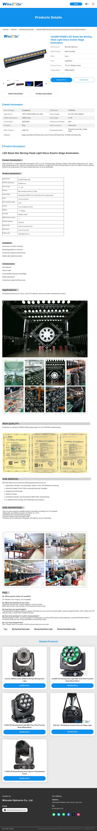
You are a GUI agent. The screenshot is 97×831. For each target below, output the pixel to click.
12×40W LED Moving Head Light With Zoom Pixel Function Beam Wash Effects (72, 680)
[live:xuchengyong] (58, 814)
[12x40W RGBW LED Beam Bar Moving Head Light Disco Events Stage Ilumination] (24, 55)
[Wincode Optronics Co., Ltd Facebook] (68, 814)
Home (6, 29)
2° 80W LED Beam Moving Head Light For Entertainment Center (24, 773)
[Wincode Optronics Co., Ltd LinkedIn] (78, 814)
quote (76, 4)
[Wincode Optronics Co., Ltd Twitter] (73, 814)
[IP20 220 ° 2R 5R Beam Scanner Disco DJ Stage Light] (72, 708)
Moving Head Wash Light (66, 629)
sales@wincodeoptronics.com (16, 810)
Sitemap (11, 828)
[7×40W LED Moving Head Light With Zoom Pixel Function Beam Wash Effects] (24, 708)
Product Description (44, 94)
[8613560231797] (54, 814)
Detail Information (15, 94)
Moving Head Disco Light (43, 629)
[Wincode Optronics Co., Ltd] (12, 4)
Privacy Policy (5, 828)
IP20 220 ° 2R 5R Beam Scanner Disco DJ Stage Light (72, 725)
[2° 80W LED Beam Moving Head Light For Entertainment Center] (24, 754)
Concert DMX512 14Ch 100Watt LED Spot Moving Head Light (24, 680)
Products (13, 29)
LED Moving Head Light (26, 29)
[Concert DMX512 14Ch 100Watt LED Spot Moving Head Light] (24, 661)
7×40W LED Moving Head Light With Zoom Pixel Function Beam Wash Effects (24, 726)
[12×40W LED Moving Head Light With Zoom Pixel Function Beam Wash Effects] (72, 661)
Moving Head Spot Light (20, 629)
